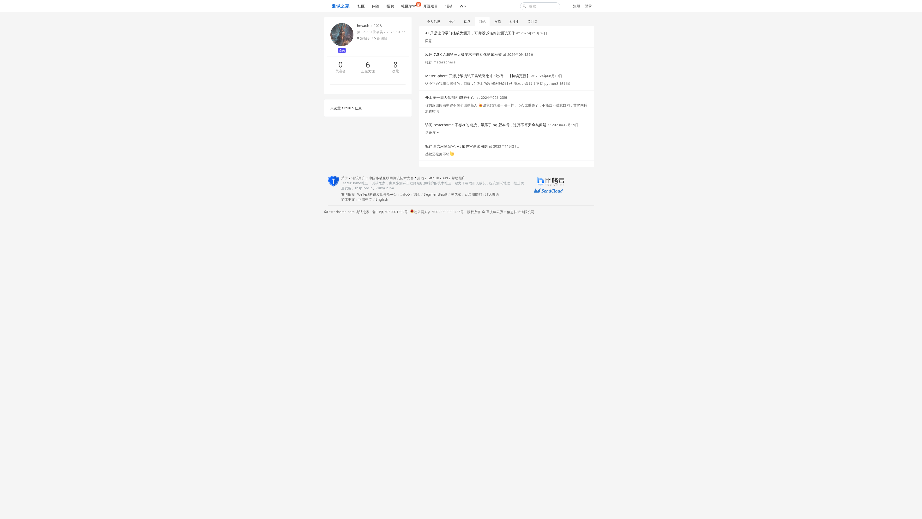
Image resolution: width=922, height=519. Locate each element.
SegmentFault (435, 194)
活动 (449, 6)
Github (433, 178)
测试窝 (456, 194)
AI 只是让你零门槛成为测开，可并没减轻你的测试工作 (470, 33)
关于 (344, 178)
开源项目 (430, 6)
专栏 (452, 21)
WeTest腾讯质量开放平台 (377, 194)
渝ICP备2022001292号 (389, 212)
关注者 (340, 71)
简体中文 (348, 199)
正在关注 (368, 71)
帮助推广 (459, 178)
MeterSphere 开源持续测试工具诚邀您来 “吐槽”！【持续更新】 (477, 75)
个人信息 (434, 21)
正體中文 (365, 199)
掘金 (416, 194)
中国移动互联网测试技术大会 (391, 178)
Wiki (463, 6)
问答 (376, 6)
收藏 (395, 71)
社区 (361, 6)
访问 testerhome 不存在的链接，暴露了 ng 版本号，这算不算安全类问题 (485, 124)
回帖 (482, 21)
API (445, 178)
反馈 (420, 178)
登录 (588, 6)
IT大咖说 (492, 194)
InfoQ (405, 194)
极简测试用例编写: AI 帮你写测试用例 (456, 146)
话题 (467, 21)
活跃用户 (358, 178)
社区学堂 (410, 5)
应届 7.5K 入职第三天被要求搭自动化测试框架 (463, 54)
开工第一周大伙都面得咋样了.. (450, 97)
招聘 (390, 6)
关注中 (514, 21)
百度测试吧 (473, 194)
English (382, 199)
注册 (576, 6)
